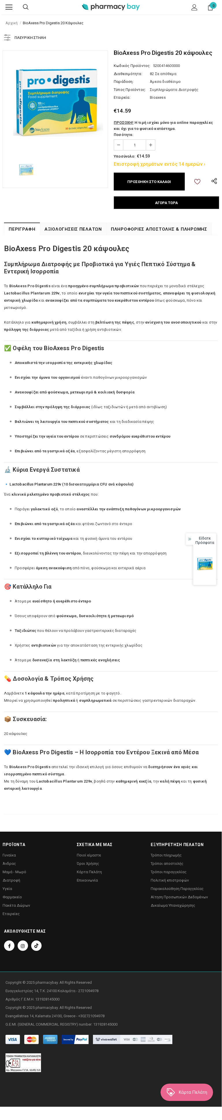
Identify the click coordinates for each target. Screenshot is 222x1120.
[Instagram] (23, 945)
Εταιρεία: (122, 97)
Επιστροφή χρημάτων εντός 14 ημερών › (159, 164)
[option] (55, 103)
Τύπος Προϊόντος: (130, 89)
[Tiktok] (36, 945)
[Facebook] (9, 945)
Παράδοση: (124, 81)
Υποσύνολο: (124, 156)
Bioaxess (158, 97)
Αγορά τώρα (166, 203)
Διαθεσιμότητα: (128, 74)
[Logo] (111, 6)
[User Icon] (194, 7)
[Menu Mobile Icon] (8, 7)
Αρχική (11, 23)
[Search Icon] (26, 7)
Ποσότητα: (123, 134)
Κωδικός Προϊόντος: (132, 66)
